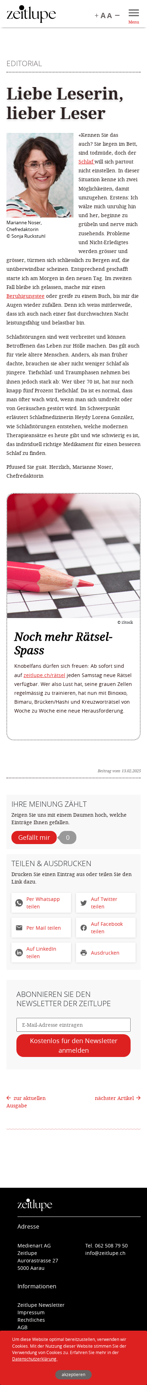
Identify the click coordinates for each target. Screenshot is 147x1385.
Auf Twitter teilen (104, 903)
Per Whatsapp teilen (43, 903)
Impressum (31, 1312)
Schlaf (86, 161)
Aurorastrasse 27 (37, 1260)
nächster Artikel (115, 1098)
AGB (22, 1327)
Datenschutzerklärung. (34, 1359)
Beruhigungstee (25, 295)
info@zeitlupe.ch (105, 1253)
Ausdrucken (105, 952)
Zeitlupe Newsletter (41, 1304)
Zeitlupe (31, 15)
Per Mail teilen (43, 927)
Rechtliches (31, 1319)
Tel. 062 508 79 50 (106, 1245)
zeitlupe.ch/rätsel (44, 675)
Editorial (24, 63)
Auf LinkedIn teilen (41, 952)
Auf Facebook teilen (107, 927)
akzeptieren (73, 1374)
